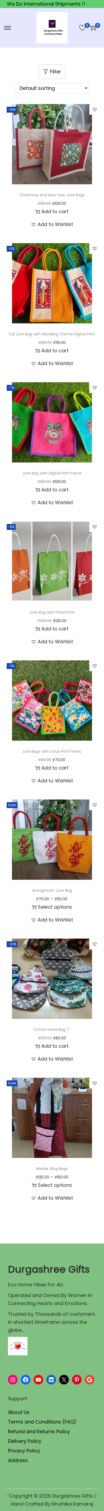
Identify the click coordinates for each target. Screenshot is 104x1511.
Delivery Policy (24, 1441)
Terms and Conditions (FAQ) (42, 1421)
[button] (94, 109)
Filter (55, 71)
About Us (19, 1412)
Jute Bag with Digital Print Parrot (52, 473)
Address (18, 1460)
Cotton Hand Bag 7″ (51, 1029)
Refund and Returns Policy (39, 1431)
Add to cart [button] (55, 211)
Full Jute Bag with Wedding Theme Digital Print (52, 334)
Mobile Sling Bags (52, 1168)
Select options (55, 907)
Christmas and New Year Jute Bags (52, 195)
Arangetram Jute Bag (52, 890)
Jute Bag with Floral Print (51, 612)
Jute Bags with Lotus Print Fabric (52, 751)
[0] (82, 28)
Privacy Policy (24, 1450)
